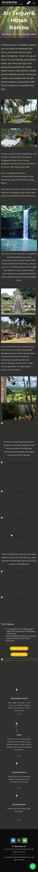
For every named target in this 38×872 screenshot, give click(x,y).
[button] (33, 866)
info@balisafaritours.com (19, 854)
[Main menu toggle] (34, 3)
